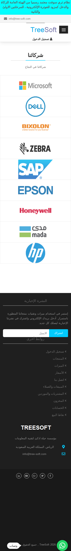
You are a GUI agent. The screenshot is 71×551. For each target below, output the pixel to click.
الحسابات (58, 407)
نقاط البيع (58, 414)
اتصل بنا (59, 379)
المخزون (59, 400)
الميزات (59, 365)
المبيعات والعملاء (54, 386)
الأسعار (60, 372)
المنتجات (59, 358)
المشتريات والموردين (51, 393)
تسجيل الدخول (55, 351)
